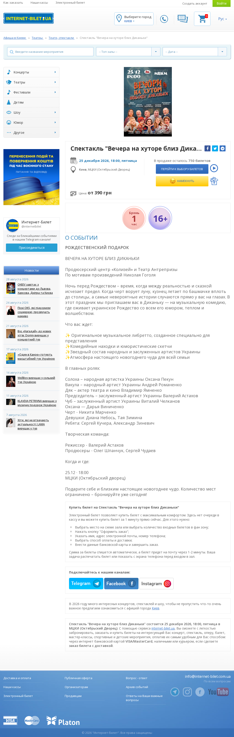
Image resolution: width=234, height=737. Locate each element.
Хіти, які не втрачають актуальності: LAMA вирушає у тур (33, 424)
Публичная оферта (78, 678)
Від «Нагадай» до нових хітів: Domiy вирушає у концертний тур (34, 335)
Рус (221, 18)
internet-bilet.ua (163, 628)
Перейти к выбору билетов (182, 169)
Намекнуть (185, 181)
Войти (221, 3)
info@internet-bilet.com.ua (208, 676)
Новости (31, 270)
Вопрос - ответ (136, 678)
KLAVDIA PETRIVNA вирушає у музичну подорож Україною (37, 403)
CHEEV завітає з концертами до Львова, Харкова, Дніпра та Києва (35, 289)
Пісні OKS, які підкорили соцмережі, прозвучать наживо (34, 312)
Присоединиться (32, 247)
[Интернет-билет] (28, 18)
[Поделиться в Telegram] (223, 148)
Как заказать (13, 2)
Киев (155, 608)
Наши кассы (39, 2)
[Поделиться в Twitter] (215, 148)
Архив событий (137, 687)
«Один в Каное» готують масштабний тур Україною (36, 357)
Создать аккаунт (194, 3)
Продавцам (73, 696)
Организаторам (76, 687)
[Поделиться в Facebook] (207, 148)
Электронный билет (70, 2)
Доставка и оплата (17, 678)
